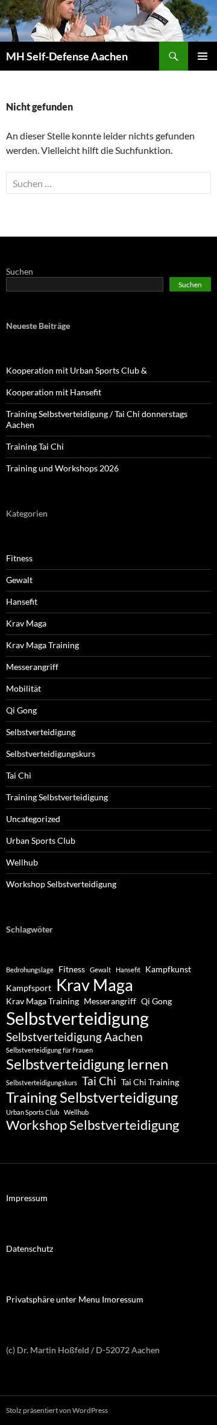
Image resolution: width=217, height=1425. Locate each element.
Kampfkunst (168, 969)
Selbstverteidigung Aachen (74, 1037)
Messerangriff (32, 666)
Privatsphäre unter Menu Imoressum (74, 1299)
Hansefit (21, 601)
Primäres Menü (202, 56)
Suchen (19, 271)
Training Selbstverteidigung (57, 797)
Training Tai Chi (35, 446)
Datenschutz (29, 1248)
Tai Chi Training (150, 1082)
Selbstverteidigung (40, 732)
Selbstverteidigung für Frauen (49, 1050)
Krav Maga (26, 623)
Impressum (27, 1198)
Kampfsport (28, 988)
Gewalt (19, 580)
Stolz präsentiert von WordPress (57, 1410)
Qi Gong (21, 710)
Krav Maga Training (42, 645)
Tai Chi (18, 775)
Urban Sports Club (40, 840)
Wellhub (22, 862)
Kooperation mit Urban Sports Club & (76, 370)
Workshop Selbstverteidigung (61, 884)
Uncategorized (33, 819)
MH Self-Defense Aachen (67, 56)
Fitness (19, 558)
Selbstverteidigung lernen (87, 1064)
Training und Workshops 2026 (62, 468)
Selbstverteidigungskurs (50, 753)
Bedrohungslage (30, 970)
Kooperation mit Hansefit (53, 392)
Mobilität (23, 688)
